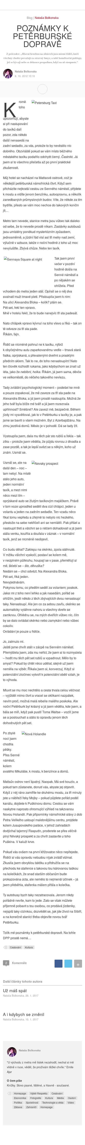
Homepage (20, 1093)
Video (71, 1102)
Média (60, 1098)
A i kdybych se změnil (23, 1014)
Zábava (18, 1107)
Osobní (72, 1098)
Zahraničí (31, 1107)
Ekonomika (20, 1098)
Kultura (29, 947)
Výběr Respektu (38, 1093)
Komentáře (16, 963)
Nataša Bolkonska (47, 17)
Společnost (32, 1102)
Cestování (15, 947)
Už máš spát (15, 990)
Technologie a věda (52, 1102)
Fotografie (35, 1098)
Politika (18, 1102)
